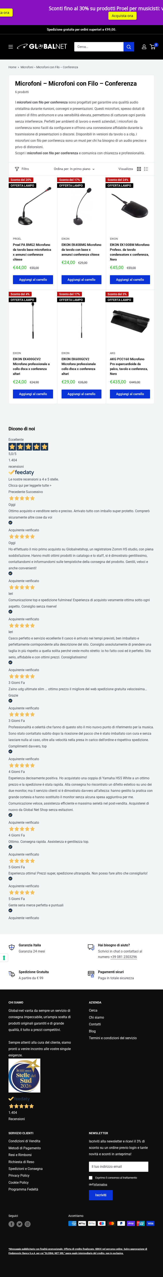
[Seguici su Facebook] (11, 1224)
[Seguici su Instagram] (28, 1224)
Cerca (93, 1010)
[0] (152, 46)
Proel (17, 238)
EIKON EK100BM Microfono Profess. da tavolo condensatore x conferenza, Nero (129, 252)
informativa (100, 1184)
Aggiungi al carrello (33, 280)
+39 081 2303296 (123, 957)
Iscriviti (100, 1195)
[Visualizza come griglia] (139, 169)
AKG (112, 353)
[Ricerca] (129, 46)
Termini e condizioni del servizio (113, 1038)
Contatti (95, 1024)
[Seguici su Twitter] (19, 1224)
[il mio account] (144, 46)
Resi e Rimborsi (20, 1155)
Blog (92, 1031)
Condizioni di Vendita (24, 1141)
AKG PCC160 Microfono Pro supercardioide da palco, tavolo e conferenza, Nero (129, 366)
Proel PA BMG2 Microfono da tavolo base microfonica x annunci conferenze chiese (32, 252)
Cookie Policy (18, 1183)
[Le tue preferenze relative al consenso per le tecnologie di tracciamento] (4, 958)
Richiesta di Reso (21, 1162)
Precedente (16, 492)
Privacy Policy (19, 1176)
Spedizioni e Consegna (25, 1169)
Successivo (34, 492)
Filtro (25, 169)
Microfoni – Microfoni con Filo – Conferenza (49, 67)
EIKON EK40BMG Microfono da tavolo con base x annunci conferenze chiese (81, 250)
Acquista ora (97, 15)
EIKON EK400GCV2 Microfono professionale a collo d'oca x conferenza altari (31, 366)
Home (12, 67)
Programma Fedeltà (23, 1189)
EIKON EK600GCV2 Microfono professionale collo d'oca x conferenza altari (79, 366)
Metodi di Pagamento (24, 1148)
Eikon (65, 238)
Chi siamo (96, 1017)
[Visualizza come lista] (146, 169)
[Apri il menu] (10, 46)
